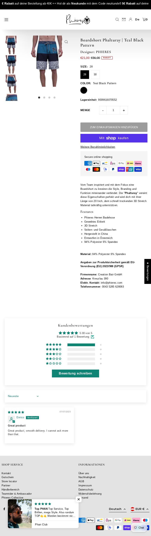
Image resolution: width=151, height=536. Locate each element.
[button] (54, 344)
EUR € (140, 509)
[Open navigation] (32, 19)
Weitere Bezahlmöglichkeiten (97, 146)
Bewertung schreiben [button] (75, 373)
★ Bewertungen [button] (147, 271)
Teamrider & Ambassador (17, 493)
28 (84, 74)
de (137, 19)
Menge (85, 110)
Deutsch (115, 509)
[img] (16, 412)
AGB (81, 481)
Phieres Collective (12, 497)
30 (95, 74)
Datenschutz (86, 489)
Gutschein (8, 477)
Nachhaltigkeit (87, 477)
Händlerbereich (10, 489)
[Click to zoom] (66, 41)
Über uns (83, 473)
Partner (6, 485)
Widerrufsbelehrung (89, 493)
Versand (83, 497)
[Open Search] (117, 19)
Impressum (85, 485)
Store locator (9, 481)
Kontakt (6, 473)
